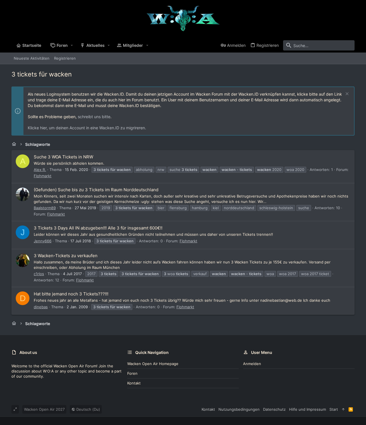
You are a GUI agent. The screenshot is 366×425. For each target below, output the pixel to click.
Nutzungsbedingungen (239, 409)
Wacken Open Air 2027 (44, 409)
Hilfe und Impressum (307, 409)
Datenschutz (274, 409)
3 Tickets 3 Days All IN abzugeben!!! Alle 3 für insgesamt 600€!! (98, 228)
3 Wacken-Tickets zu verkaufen (66, 255)
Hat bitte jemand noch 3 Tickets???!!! (71, 294)
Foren (132, 373)
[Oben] (343, 409)
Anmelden (252, 363)
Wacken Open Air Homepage (152, 363)
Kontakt (134, 383)
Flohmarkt (42, 176)
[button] (71, 45)
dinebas (41, 307)
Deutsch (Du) (87, 409)
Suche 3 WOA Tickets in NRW (63, 157)
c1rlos (39, 273)
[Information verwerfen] (346, 94)
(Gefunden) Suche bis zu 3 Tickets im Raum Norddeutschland (96, 189)
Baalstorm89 (45, 208)
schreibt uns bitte (94, 116)
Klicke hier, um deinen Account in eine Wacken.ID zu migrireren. (87, 127)
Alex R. (40, 169)
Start (333, 409)
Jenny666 (42, 241)
